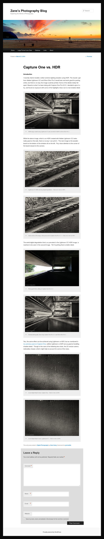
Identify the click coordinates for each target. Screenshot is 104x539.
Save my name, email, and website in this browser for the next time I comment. (47, 519)
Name (28, 493)
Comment (28, 466)
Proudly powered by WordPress (52, 532)
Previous (88, 56)
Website (27, 513)
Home (12, 50)
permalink (68, 445)
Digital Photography (42, 445)
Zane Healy (53, 445)
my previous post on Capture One (34, 344)
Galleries (37, 50)
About (51, 50)
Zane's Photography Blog (28, 10)
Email (28, 503)
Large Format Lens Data (25, 50)
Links (45, 50)
